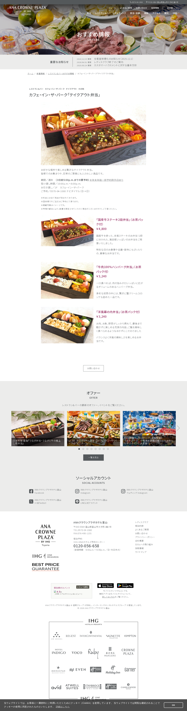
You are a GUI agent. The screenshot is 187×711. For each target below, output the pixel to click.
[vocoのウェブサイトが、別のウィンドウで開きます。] (77, 652)
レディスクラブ (141, 522)
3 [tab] (87, 449)
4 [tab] (91, 449)
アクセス (156, 13)
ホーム (30, 73)
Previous (8, 428)
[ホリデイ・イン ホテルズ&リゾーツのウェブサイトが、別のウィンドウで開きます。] (113, 669)
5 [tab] (95, 449)
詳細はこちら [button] (63, 707)
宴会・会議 (135, 13)
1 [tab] (79, 449)
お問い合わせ (141, 8)
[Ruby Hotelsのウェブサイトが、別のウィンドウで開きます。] (93, 653)
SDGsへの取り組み (144, 544)
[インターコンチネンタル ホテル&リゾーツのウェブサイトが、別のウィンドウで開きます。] (91, 634)
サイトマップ (140, 551)
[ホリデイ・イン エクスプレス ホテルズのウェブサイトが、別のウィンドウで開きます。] (95, 669)
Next (178, 428)
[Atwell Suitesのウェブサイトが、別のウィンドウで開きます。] (72, 686)
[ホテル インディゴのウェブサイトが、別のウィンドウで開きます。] (59, 651)
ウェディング (120, 13)
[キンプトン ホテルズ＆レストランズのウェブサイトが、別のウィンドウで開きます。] (130, 636)
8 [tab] (108, 449)
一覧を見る (93, 457)
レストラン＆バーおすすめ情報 (61, 73)
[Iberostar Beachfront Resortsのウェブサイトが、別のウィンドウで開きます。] (58, 669)
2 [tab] (83, 449)
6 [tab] (99, 449)
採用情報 (155, 8)
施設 (146, 13)
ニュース (112, 8)
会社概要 (139, 540)
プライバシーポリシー (145, 537)
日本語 (170, 8)
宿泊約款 (139, 525)
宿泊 (89, 13)
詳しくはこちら (108, 596)
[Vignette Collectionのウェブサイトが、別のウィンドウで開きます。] (113, 636)
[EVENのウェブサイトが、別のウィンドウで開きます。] (78, 670)
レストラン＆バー (102, 13)
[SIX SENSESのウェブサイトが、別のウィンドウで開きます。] (56, 636)
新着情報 (41, 73)
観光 (166, 13)
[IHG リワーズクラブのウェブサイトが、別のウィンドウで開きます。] (93, 698)
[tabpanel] (67, 230)
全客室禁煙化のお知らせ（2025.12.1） (105, 58)
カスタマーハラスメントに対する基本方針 (107, 65)
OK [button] (173, 705)
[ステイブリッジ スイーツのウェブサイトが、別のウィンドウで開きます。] (92, 686)
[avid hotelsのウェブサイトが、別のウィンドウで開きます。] (56, 687)
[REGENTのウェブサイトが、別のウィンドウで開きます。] (71, 636)
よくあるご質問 (126, 8)
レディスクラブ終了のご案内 (100, 62)
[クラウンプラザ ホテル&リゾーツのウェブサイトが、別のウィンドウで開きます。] (128, 652)
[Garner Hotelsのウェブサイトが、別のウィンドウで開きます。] (130, 670)
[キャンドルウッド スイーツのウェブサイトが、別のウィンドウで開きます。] (128, 686)
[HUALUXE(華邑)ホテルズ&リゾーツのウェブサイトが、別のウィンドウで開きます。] (110, 651)
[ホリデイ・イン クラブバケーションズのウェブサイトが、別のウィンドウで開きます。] (111, 686)
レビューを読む (82, 587)
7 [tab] (103, 449)
